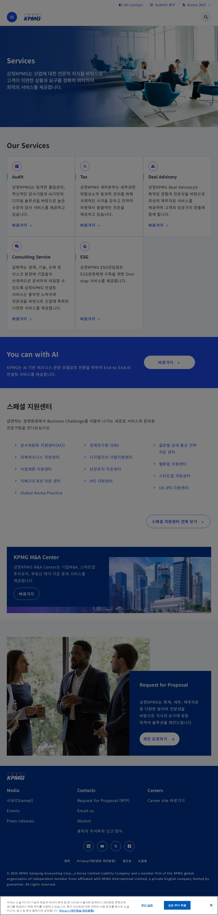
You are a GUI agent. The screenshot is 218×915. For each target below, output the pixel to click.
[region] (109, 905)
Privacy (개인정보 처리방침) (76, 910)
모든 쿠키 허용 (177, 905)
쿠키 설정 (147, 905)
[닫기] (211, 905)
